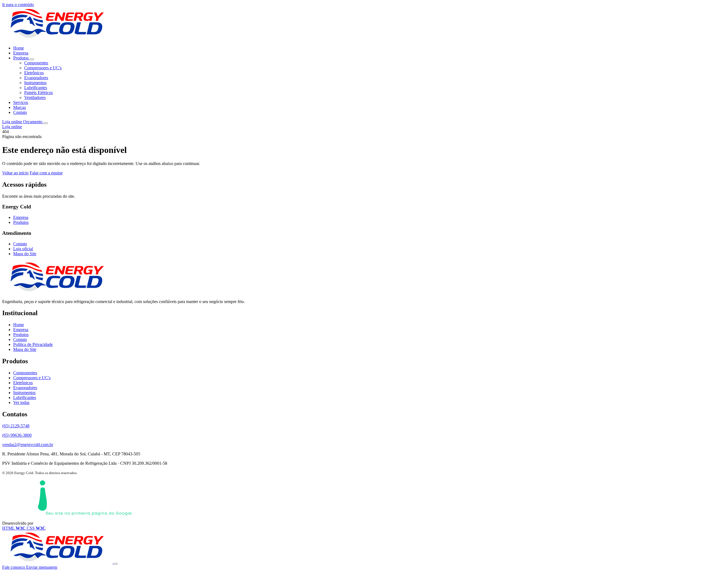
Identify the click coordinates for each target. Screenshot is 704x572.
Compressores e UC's (43, 67)
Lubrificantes (35, 87)
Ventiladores (35, 97)
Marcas (19, 107)
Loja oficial (23, 248)
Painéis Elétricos (38, 92)
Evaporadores (36, 77)
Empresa (20, 53)
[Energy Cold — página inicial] (57, 38)
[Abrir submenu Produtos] (32, 59)
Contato (20, 112)
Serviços (20, 102)
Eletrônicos (34, 72)
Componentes (36, 63)
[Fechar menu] (115, 564)
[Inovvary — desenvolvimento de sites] (92, 523)
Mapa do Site (24, 253)
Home (18, 48)
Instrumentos (35, 82)
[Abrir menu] (45, 123)
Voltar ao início (15, 172)
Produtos (21, 58)
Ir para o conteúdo (18, 4)
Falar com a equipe (46, 172)
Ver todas (21, 402)
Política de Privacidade (33, 344)
